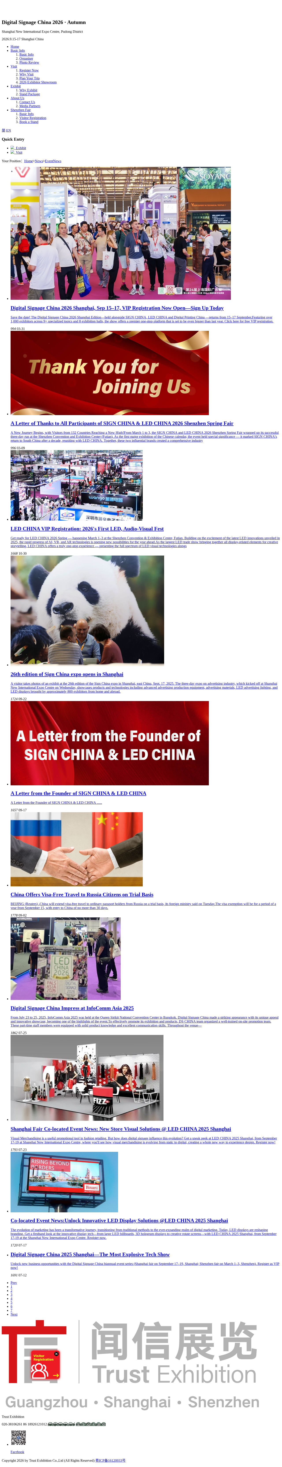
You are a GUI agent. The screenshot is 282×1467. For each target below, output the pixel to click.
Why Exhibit (28, 90)
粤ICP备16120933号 (110, 1460)
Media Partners (29, 106)
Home (28, 161)
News (39, 161)
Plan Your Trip (29, 78)
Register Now (29, 70)
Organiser (26, 58)
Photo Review (29, 62)
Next (14, 1314)
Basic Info (26, 54)
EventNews (53, 161)
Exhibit (20, 148)
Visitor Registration (32, 118)
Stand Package (29, 94)
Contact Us (27, 102)
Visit (18, 152)
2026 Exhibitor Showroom (38, 82)
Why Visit (26, 74)
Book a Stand (28, 122)
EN (8, 130)
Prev (14, 1283)
